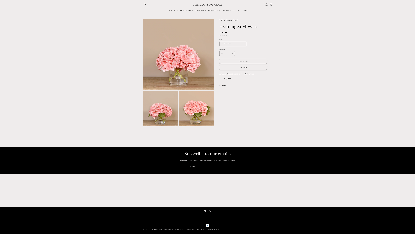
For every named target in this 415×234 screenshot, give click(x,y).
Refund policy (179, 229)
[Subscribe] (224, 166)
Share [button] (224, 85)
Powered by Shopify (167, 229)
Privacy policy (189, 229)
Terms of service (200, 229)
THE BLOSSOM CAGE (154, 229)
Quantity (222, 49)
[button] (145, 4)
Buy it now (243, 67)
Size (220, 39)
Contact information (213, 229)
